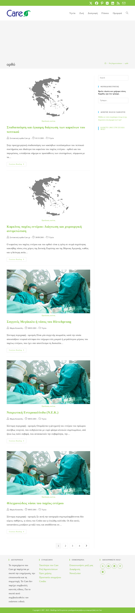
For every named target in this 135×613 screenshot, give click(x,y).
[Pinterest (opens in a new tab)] (102, 3)
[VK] (102, 571)
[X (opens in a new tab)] (91, 3)
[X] (102, 566)
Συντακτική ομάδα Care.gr (20, 138)
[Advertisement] (67, 41)
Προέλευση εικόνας (48, 121)
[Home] (105, 63)
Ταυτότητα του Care (49, 565)
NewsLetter (75, 573)
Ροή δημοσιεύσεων (48, 569)
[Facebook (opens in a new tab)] (97, 3)
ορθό (126, 63)
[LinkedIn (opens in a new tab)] (112, 3)
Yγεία (51, 138)
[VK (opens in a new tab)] (107, 3)
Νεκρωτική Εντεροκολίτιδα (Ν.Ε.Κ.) (33, 412)
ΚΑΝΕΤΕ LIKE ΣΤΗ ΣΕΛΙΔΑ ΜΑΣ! (112, 128)
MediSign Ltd (54, 610)
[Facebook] (108, 566)
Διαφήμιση (74, 569)
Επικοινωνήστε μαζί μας (81, 565)
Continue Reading (17, 164)
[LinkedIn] (114, 566)
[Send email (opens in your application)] (123, 3)
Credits (42, 581)
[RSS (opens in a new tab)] (118, 3)
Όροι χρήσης (45, 573)
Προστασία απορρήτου (50, 577)
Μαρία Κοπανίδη (16, 328)
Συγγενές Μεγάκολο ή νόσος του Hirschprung (39, 321)
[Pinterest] (120, 566)
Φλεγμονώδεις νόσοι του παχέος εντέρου (35, 503)
